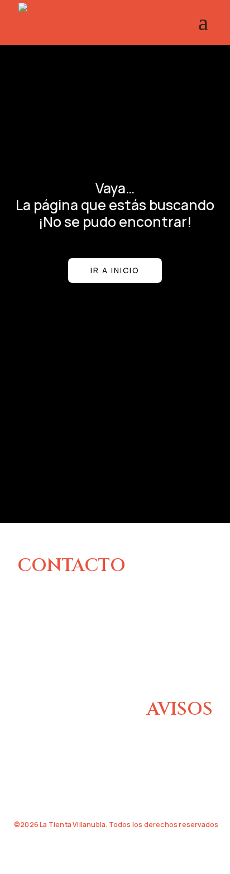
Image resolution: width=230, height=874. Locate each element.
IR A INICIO (115, 270)
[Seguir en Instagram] (25, 664)
